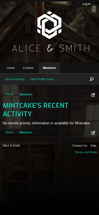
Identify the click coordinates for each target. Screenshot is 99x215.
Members (49, 67)
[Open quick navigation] (93, 95)
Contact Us (79, 145)
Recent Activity (15, 79)
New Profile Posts (42, 79)
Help (93, 145)
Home (11, 67)
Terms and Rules (86, 152)
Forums (28, 67)
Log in (86, 4)
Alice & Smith (11, 145)
